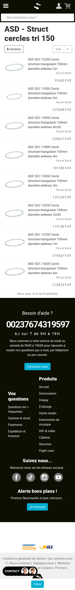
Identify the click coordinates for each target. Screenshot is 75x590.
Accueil (44, 387)
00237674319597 (37, 324)
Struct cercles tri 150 (29, 33)
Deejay (43, 400)
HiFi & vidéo (47, 431)
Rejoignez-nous (43, 563)
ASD (11, 29)
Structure (45, 444)
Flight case (46, 450)
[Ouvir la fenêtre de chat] (20, 571)
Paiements (15, 425)
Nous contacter (20, 563)
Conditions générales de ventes (24, 558)
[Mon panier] (67, 6)
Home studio (47, 413)
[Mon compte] (59, 6)
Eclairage (45, 406)
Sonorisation (47, 393)
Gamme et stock (19, 418)
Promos (60, 568)
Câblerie (44, 437)
